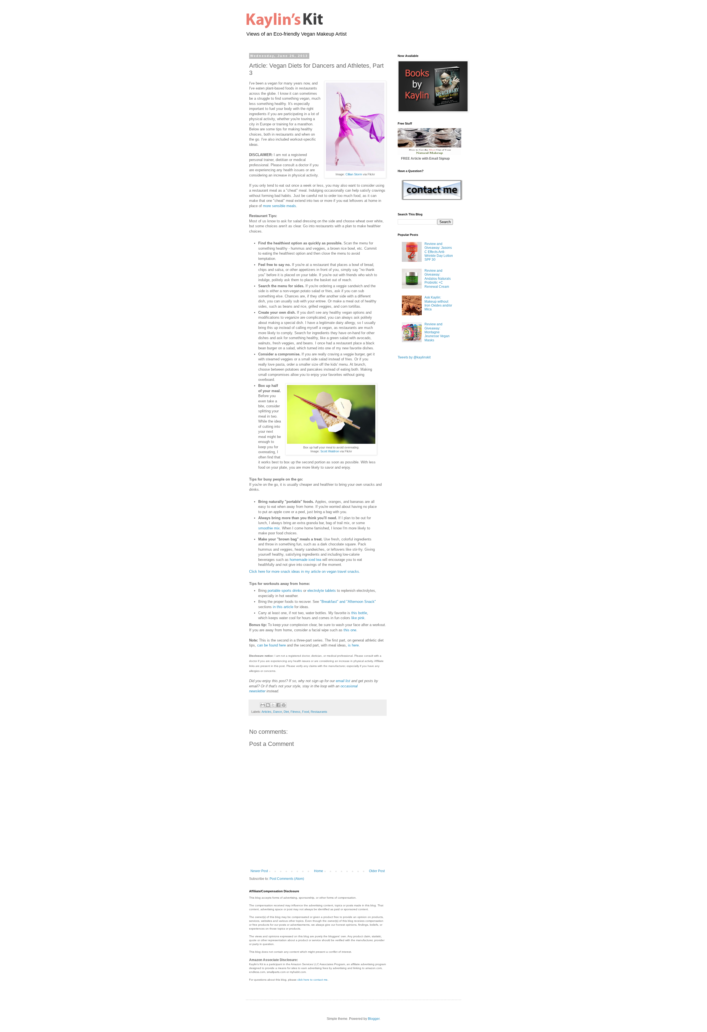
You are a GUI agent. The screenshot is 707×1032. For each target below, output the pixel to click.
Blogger (373, 1019)
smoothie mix (269, 528)
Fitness (295, 711)
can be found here (271, 645)
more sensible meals (279, 206)
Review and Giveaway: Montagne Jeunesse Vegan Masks (437, 332)
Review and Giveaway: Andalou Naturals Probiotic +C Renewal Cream (437, 279)
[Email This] (262, 705)
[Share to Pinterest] (283, 705)
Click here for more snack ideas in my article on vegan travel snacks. (304, 571)
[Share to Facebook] (278, 705)
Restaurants (319, 711)
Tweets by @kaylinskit (414, 357)
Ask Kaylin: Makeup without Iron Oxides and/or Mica (438, 303)
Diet (286, 711)
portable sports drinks (285, 590)
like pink (358, 618)
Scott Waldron (329, 451)
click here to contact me (312, 979)
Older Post (377, 871)
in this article (283, 607)
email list (343, 681)
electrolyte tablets (321, 590)
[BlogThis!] (268, 705)
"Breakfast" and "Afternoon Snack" (348, 602)
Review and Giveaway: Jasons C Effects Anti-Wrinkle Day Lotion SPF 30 (438, 252)
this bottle (359, 613)
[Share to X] (273, 705)
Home (318, 871)
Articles (266, 711)
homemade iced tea (305, 560)
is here (353, 645)
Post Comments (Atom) (287, 879)
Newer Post (259, 871)
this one (350, 630)
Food (305, 711)
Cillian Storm (353, 174)
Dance (277, 711)
